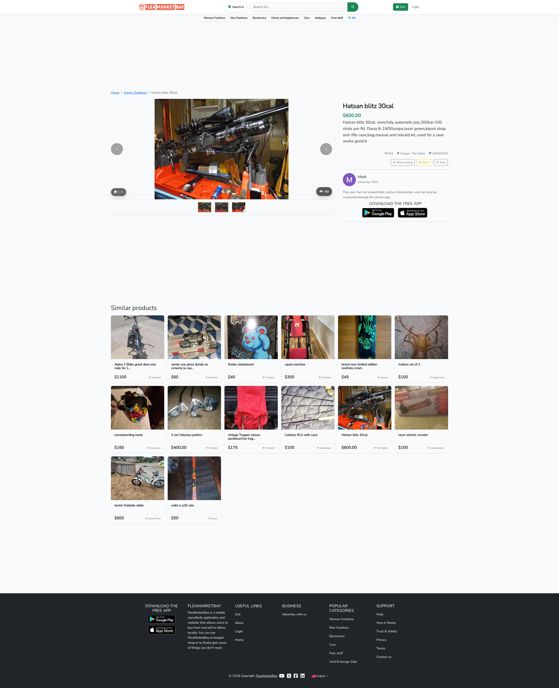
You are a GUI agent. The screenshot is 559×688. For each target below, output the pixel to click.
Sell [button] (402, 7)
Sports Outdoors (135, 92)
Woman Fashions (214, 18)
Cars (307, 18)
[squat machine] (308, 337)
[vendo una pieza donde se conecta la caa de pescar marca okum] (194, 337)
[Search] (352, 7)
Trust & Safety (386, 631)
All (353, 18)
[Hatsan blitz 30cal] (364, 408)
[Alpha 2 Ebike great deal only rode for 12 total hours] (137, 337)
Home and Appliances (285, 18)
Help (379, 614)
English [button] (321, 676)
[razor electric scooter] (421, 408)
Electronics (259, 18)
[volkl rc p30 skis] (194, 478)
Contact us (384, 657)
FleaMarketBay (266, 676)
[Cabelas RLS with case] (308, 408)
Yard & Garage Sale (343, 661)
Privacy (381, 640)
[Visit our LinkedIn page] (302, 675)
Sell (237, 614)
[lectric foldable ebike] (137, 478)
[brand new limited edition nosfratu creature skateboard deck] (364, 337)
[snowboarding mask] (137, 408)
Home (115, 92)
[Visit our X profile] (289, 675)
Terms (380, 648)
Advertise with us (294, 614)
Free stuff (337, 18)
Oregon (405, 153)
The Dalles (418, 153)
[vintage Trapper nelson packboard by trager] (251, 408)
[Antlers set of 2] (421, 337)
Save (443, 162)
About (239, 623)
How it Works (386, 623)
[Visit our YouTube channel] (281, 675)
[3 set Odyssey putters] (194, 408)
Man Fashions (238, 18)
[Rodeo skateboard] (251, 337)
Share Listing (405, 162)
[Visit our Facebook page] (296, 675)
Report (426, 162)
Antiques (320, 18)
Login (415, 7)
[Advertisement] (279, 56)
